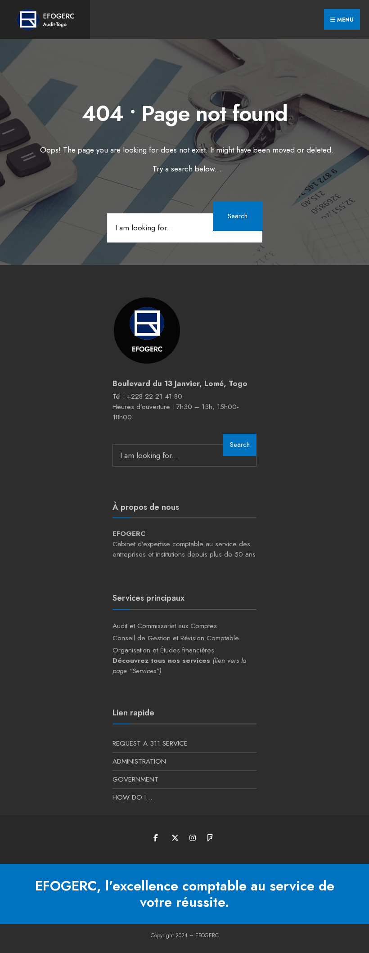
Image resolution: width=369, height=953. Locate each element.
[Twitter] (174, 838)
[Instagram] (192, 838)
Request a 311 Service (150, 743)
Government (135, 779)
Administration (139, 761)
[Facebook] (156, 838)
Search (238, 216)
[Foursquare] (210, 838)
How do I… (132, 797)
